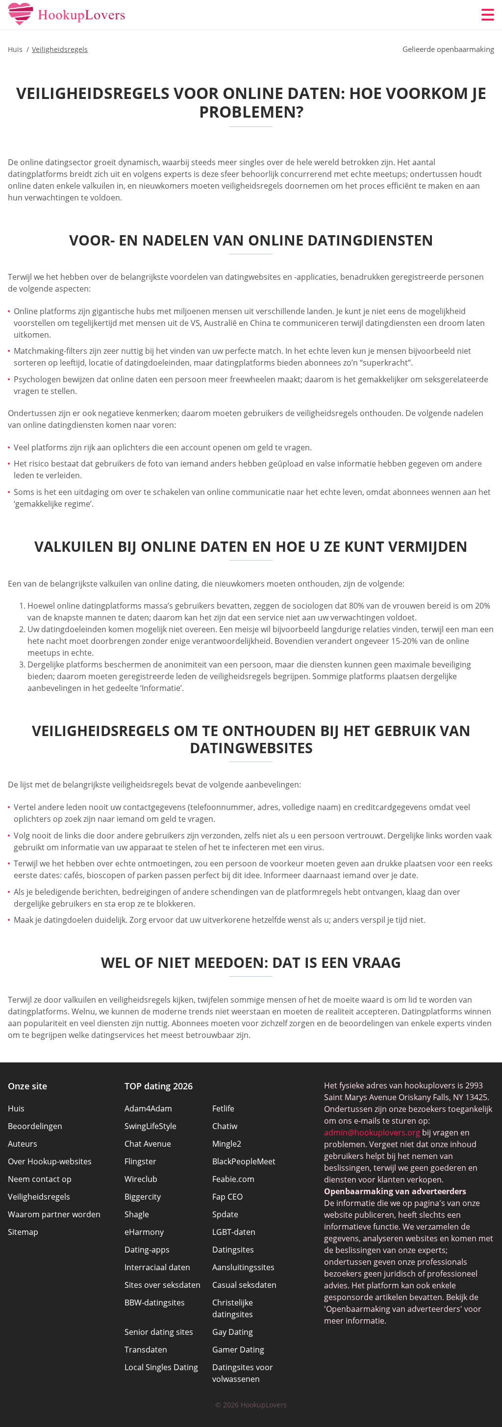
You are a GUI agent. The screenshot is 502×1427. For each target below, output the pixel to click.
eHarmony (144, 1232)
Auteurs (22, 1143)
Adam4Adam (148, 1108)
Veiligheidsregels (39, 1196)
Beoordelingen (35, 1126)
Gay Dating (232, 1332)
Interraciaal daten (157, 1267)
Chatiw (224, 1126)
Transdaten (146, 1349)
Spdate (225, 1214)
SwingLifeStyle (150, 1126)
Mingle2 (226, 1143)
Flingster (140, 1161)
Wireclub (141, 1179)
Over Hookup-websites (50, 1161)
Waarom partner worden (54, 1214)
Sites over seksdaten (163, 1284)
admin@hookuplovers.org (372, 1132)
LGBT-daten (233, 1232)
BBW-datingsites (155, 1302)
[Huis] (67, 14)
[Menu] (487, 15)
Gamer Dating (238, 1349)
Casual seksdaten (244, 1284)
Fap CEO (227, 1196)
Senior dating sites (159, 1332)
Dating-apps (147, 1249)
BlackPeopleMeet (244, 1161)
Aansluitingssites (243, 1267)
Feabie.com (233, 1179)
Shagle (137, 1214)
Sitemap (23, 1232)
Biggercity (143, 1196)
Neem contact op (40, 1179)
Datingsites (233, 1249)
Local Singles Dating (161, 1367)
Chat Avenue (148, 1143)
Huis (16, 1108)
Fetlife (223, 1108)
